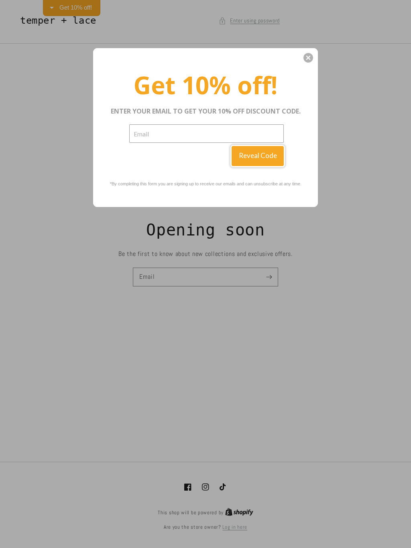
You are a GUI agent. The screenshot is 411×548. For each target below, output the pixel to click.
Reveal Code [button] (258, 155)
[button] (308, 58)
